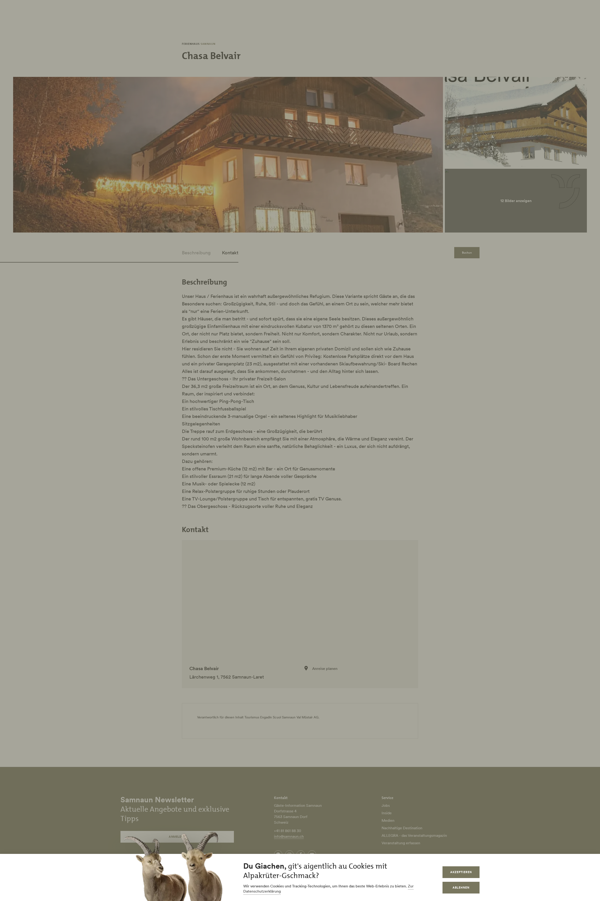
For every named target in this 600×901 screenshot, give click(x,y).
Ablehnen (461, 887)
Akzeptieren (461, 872)
